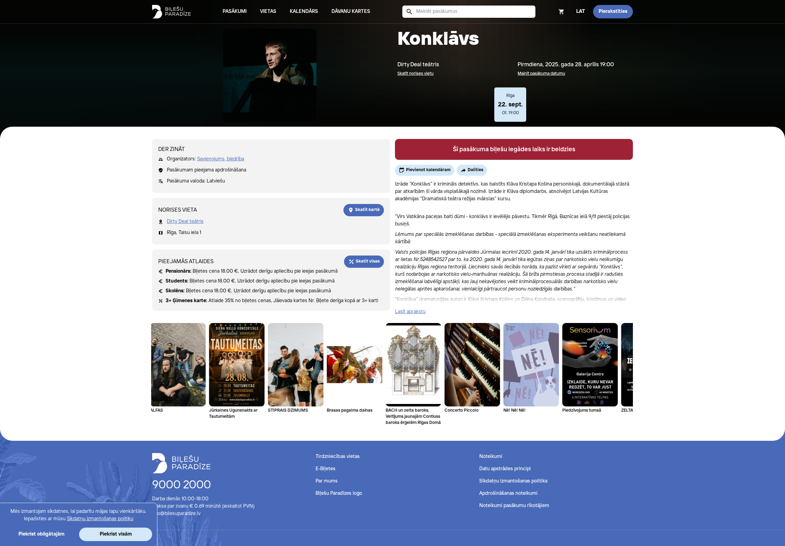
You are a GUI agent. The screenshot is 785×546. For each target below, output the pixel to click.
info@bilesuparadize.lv (176, 513)
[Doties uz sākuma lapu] (171, 11)
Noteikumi (490, 456)
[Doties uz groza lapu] (553, 11)
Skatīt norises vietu (415, 73)
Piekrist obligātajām (41, 534)
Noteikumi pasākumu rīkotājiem (514, 505)
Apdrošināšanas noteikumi (508, 493)
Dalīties (475, 170)
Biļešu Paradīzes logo (339, 493)
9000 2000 (181, 485)
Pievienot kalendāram (428, 170)
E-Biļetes (325, 469)
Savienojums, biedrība (220, 159)
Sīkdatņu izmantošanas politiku (100, 519)
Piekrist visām (116, 534)
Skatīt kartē (367, 210)
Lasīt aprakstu (410, 312)
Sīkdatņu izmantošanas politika (513, 481)
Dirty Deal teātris (185, 221)
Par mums (327, 481)
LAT (580, 11)
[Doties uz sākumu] (181, 463)
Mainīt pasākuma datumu (541, 73)
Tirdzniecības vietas (338, 456)
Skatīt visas (368, 261)
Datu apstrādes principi (505, 469)
